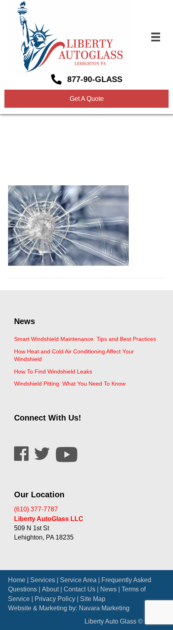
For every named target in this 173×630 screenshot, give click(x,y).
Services (42, 580)
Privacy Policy (55, 598)
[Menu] (155, 37)
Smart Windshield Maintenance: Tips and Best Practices (85, 339)
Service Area (78, 580)
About (50, 589)
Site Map (92, 598)
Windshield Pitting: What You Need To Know (70, 383)
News (108, 589)
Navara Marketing (104, 608)
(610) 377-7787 (36, 509)
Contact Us (79, 589)
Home (16, 580)
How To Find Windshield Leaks (53, 371)
